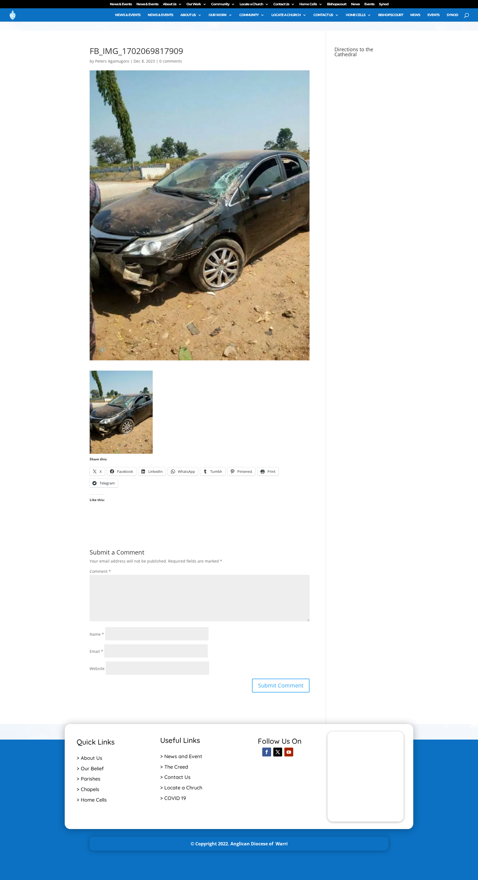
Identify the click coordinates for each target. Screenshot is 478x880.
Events (369, 4)
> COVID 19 (173, 798)
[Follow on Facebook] (266, 752)
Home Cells (308, 4)
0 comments (170, 61)
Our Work (193, 4)
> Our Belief (90, 768)
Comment (100, 571)
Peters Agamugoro (112, 61)
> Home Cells (92, 800)
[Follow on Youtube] (288, 752)
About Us (169, 4)
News (355, 4)
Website (97, 668)
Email (96, 651)
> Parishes (88, 779)
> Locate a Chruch (182, 787)
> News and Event (181, 756)
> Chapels (88, 789)
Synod (383, 4)
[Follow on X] (277, 752)
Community (220, 4)
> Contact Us (175, 777)
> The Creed (174, 767)
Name (97, 634)
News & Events (121, 4)
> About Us (89, 758)
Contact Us (281, 4)
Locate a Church (251, 4)
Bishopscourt (336, 4)
